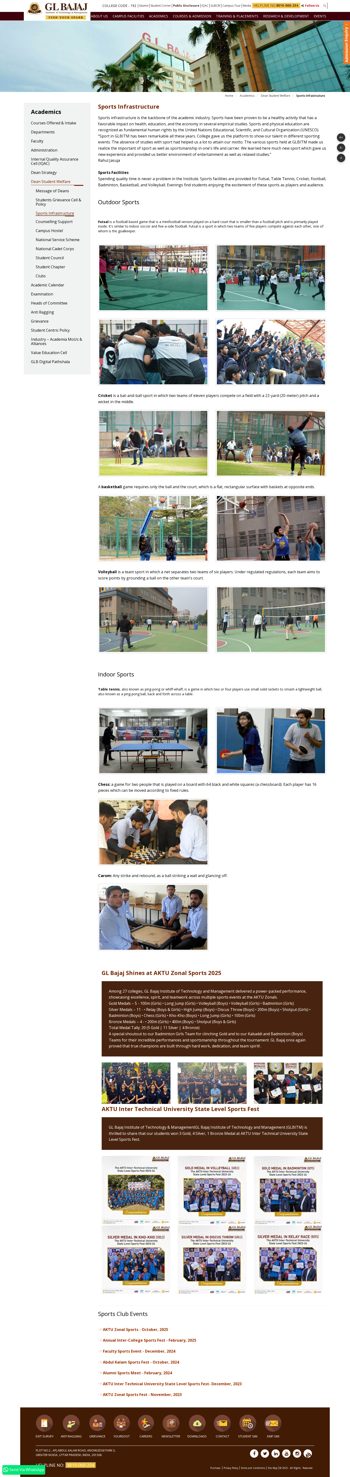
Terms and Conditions (253, 1468)
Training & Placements (237, 16)
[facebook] (254, 1453)
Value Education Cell (49, 352)
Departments (43, 132)
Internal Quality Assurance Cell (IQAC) (54, 161)
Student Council (50, 258)
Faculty (37, 141)
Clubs (41, 276)
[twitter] (265, 1453)
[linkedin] (275, 1453)
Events (320, 16)
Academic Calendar (47, 285)
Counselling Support (54, 221)
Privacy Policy (231, 1468)
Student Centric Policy (50, 330)
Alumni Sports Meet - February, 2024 (137, 1372)
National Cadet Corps (55, 249)
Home (229, 96)
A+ (341, 137)
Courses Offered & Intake (53, 123)
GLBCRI (215, 6)
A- (341, 147)
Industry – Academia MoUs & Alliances (56, 341)
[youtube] (286, 1453)
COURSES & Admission (192, 16)
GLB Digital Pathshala (50, 362)
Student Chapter (50, 267)
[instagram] (297, 1453)
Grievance (40, 321)
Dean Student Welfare (275, 96)
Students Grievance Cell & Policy (58, 202)
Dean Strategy (44, 172)
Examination (42, 294)
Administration (44, 150)
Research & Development (286, 16)
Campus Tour (231, 6)
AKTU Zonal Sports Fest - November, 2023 (142, 1394)
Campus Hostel (49, 230)
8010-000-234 (80, 1465)
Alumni (143, 6)
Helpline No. (276, 5)
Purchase (215, 1468)
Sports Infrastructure (55, 213)
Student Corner (160, 6)
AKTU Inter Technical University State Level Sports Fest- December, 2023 (172, 1383)
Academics (158, 16)
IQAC (204, 6)
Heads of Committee (49, 303)
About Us (99, 16)
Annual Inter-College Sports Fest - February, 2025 (149, 1340)
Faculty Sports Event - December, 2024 (139, 1351)
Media (247, 6)
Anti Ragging (42, 312)
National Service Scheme (58, 240)
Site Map (272, 1468)
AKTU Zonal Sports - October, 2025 (135, 1329)
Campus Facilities (128, 16)
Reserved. (308, 1468)
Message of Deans (52, 191)
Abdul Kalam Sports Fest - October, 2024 (141, 1362)
